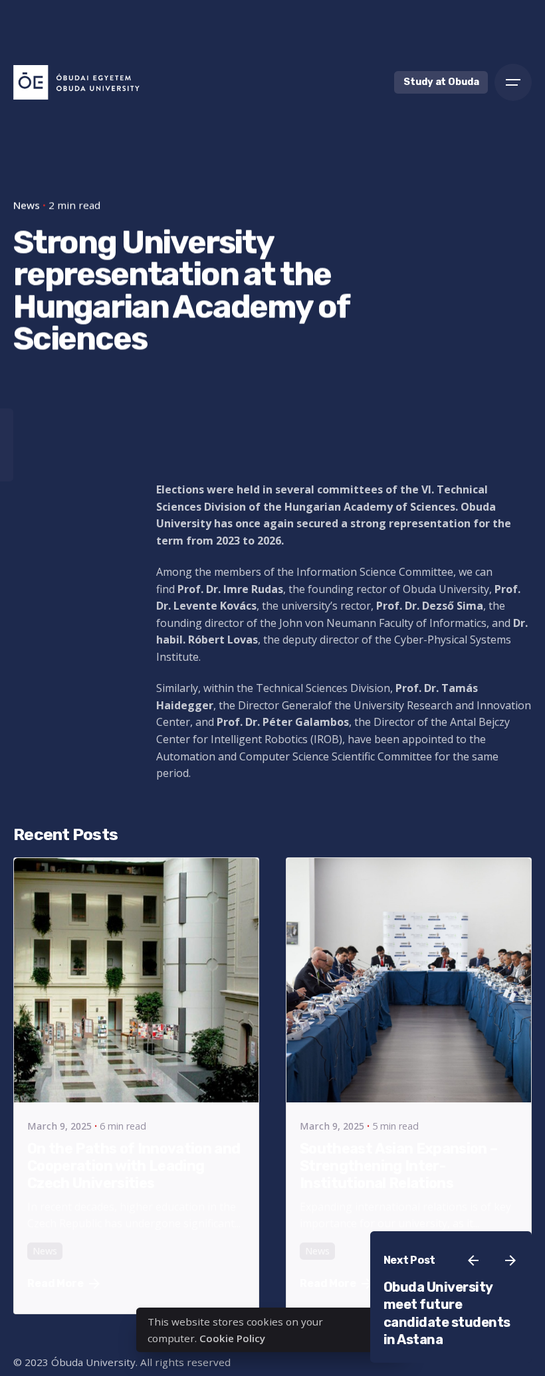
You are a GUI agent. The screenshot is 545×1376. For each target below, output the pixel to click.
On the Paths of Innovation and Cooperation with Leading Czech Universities (134, 1165)
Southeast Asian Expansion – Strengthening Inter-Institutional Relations (398, 1165)
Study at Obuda (441, 82)
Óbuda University (93, 1362)
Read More (55, 1283)
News (45, 1251)
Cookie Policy (232, 1338)
